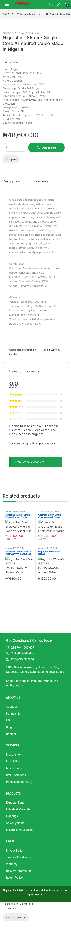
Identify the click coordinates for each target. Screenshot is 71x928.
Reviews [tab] (42, 181)
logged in (29, 443)
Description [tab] (11, 181)
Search (51, 4)
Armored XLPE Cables (13, 33)
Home (6, 13)
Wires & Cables (26, 13)
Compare (14, 61)
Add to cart (49, 147)
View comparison (16, 917)
